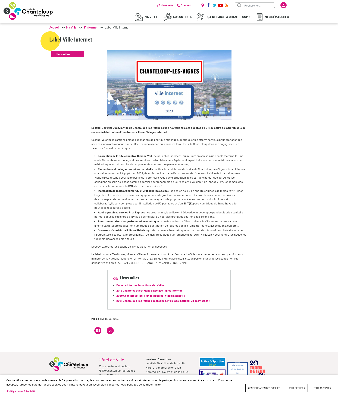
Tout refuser (297, 388)
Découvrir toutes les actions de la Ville (140, 285)
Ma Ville (151, 17)
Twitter (214, 5)
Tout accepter (322, 388)
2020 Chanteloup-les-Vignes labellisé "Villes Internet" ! (150, 295)
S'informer (90, 27)
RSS (226, 5)
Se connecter (283, 5)
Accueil (54, 27)
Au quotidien (182, 17)
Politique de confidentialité (21, 391)
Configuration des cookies (264, 388)
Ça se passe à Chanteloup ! (228, 17)
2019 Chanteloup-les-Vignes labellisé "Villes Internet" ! (150, 290)
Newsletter (168, 5)
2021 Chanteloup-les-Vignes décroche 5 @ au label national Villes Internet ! (163, 300)
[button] (169, 84)
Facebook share (97, 330)
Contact (186, 5)
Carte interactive (202, 5)
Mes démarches (277, 17)
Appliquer (239, 5)
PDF (110, 330)
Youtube (220, 5)
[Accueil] (28, 11)
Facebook (208, 5)
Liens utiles (63, 54)
